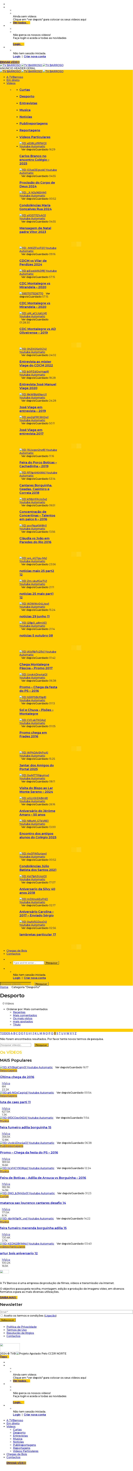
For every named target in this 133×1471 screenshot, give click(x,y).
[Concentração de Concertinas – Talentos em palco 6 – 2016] (38, 502)
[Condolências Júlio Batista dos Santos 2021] (38, 856)
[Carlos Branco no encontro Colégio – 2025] (38, 146)
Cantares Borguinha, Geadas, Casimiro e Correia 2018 (35, 489)
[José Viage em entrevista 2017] (38, 420)
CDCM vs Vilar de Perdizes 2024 (33, 262)
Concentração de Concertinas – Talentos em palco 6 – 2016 (37, 515)
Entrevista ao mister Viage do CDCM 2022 (36, 363)
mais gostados (23, 1021)
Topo (3, 1356)
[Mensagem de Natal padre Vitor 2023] (38, 218)
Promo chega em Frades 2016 (33, 734)
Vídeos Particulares (34, 137)
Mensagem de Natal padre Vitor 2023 (35, 230)
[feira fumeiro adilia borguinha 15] (26, 1117)
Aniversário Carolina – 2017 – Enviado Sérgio (36, 913)
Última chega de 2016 (17, 1077)
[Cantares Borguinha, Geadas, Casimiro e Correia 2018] (38, 475)
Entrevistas (28, 103)
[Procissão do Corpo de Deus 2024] (38, 173)
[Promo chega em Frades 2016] (38, 723)
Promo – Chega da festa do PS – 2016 (38, 689)
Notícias (25, 117)
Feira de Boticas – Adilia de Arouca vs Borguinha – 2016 (43, 1178)
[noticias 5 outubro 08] (38, 625)
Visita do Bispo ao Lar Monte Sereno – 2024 (36, 790)
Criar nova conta (35, 56)
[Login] (7, 47)
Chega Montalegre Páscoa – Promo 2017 (36, 666)
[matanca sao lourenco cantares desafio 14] (27, 1193)
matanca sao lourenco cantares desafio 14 (33, 1203)
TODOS (5, 1033)
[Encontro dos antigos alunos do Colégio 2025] (38, 824)
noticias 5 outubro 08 (36, 635)
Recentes (19, 1012)
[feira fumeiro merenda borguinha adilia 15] (27, 1218)
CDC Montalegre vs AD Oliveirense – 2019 (37, 330)
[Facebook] (7, 4)
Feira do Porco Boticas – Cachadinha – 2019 (38, 464)
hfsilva (6, 1083)
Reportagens (29, 130)
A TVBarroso (14, 77)
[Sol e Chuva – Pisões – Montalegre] (38, 700)
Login (16, 56)
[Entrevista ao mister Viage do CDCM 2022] (38, 352)
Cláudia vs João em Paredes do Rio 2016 (35, 540)
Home (4, 987)
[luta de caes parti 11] (27, 1092)
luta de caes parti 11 (15, 1102)
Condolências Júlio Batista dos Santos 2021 (37, 868)
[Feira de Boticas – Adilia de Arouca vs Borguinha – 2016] (27, 1168)
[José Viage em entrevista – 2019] (38, 397)
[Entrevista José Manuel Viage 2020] (38, 374)
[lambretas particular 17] (38, 924)
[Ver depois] (7, 7)
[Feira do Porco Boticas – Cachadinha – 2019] (38, 453)
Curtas (24, 90)
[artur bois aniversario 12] (27, 1243)
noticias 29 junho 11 (34, 616)
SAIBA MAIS (8, 1297)
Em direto (13, 80)
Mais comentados (25, 1015)
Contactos (13, 953)
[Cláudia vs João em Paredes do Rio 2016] (38, 528)
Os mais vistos (22, 1018)
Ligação (50, 1315)
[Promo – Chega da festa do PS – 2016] (38, 677)
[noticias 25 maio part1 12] (38, 584)
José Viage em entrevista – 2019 (32, 409)
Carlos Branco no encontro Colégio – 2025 (34, 159)
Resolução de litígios (20, 1333)
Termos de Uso (16, 1329)
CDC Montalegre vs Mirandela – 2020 (34, 285)
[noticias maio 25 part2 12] (38, 561)
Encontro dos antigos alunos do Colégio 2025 (37, 835)
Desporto (26, 96)
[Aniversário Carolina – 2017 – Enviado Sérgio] (38, 902)
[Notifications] (7, 25)
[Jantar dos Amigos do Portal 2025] (38, 755)
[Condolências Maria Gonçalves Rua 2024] (38, 195)
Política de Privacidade (21, 1326)
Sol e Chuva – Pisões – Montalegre (36, 711)
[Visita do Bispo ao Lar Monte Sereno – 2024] (38, 778)
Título (17, 1024)
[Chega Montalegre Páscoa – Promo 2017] (38, 654)
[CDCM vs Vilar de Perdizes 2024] (38, 251)
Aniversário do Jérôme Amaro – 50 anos (37, 812)
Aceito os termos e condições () (30, 1315)
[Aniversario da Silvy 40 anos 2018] (38, 879)
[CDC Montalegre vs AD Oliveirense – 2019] (38, 316)
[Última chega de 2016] (26, 1067)
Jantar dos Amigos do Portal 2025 (36, 767)
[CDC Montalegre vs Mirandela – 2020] (38, 273)
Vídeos (11, 83)
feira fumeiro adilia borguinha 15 (25, 1127)
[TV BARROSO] (32, 65)
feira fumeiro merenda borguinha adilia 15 (33, 1228)
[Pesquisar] (7, 959)
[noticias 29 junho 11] (38, 606)
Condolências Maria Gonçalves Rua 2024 (35, 207)
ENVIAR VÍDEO (10, 62)
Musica (24, 110)
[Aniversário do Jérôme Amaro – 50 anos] (38, 801)
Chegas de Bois (16, 950)
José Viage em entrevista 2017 (31, 431)
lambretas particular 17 (37, 934)
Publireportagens (33, 123)
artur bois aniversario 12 (19, 1253)
